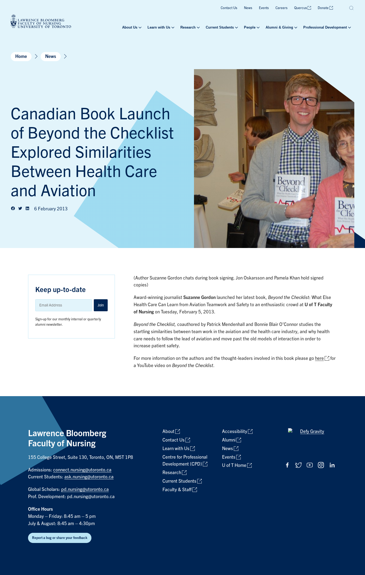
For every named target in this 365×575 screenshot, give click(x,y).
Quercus (300, 8)
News (248, 8)
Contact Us (229, 8)
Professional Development (325, 27)
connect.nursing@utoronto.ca (82, 470)
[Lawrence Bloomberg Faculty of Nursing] (41, 22)
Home (21, 56)
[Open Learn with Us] (172, 27)
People (249, 27)
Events (264, 8)
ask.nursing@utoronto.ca (89, 477)
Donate (323, 8)
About (168, 431)
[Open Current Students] (236, 27)
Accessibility (234, 431)
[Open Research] (197, 27)
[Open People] (257, 27)
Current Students (220, 27)
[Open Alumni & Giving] (295, 27)
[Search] (351, 8)
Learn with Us (158, 27)
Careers (281, 8)
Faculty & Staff (177, 489)
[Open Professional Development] (349, 27)
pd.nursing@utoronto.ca (85, 489)
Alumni (229, 440)
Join (101, 305)
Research (188, 27)
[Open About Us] (139, 27)
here (319, 358)
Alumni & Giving (279, 27)
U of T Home (234, 465)
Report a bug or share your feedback (59, 537)
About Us (129, 27)
